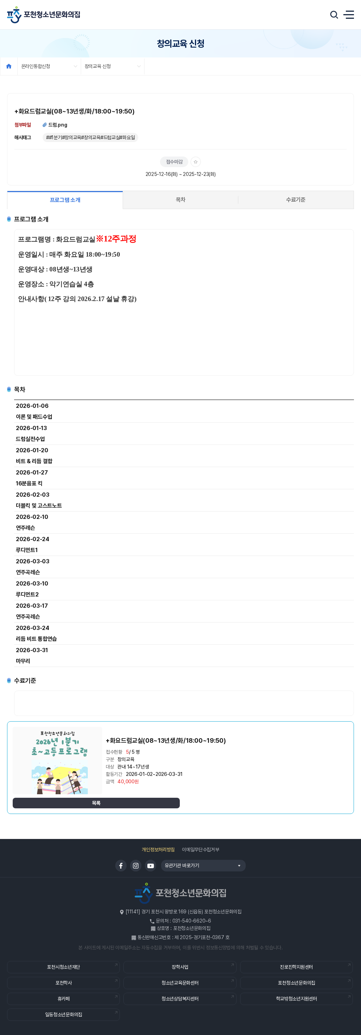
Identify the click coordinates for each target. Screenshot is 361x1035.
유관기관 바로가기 (180, 865)
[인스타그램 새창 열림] (135, 865)
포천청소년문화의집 (296, 983)
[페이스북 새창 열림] (121, 865)
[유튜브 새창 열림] (150, 865)
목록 (96, 803)
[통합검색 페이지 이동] (334, 15)
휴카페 (63, 999)
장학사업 (180, 967)
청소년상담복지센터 (179, 999)
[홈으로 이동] (8, 66)
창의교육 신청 (98, 66)
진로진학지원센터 (296, 967)
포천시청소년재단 (63, 967)
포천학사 (63, 983)
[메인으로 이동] (43, 14)
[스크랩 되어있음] (195, 162)
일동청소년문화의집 (63, 1014)
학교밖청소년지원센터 (296, 999)
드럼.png (57, 125)
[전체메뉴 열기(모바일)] (348, 15)
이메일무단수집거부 (200, 849)
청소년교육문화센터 (179, 983)
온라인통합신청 (35, 66)
